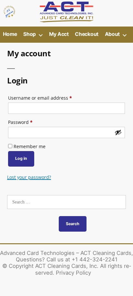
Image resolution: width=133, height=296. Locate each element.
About (112, 34)
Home (10, 34)
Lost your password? (29, 177)
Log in (21, 158)
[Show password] (118, 132)
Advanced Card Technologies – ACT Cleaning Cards (65, 253)
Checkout (86, 34)
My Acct (59, 34)
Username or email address (50, 97)
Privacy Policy (73, 272)
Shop (29, 34)
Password (30, 122)
